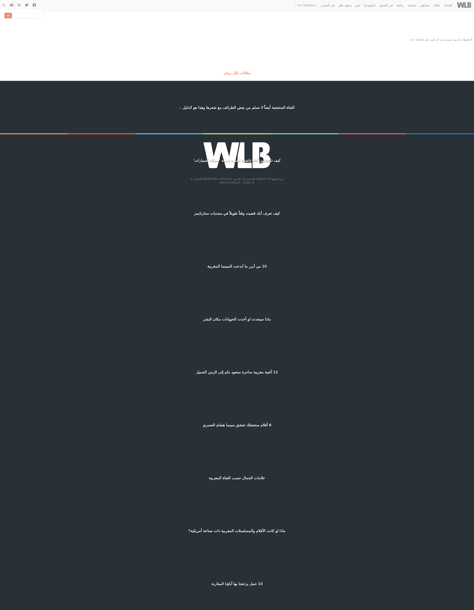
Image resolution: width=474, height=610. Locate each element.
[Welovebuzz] (464, 5)
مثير (357, 5)
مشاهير (425, 5)
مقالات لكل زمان (237, 73)
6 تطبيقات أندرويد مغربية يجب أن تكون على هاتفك (444, 39)
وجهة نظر (344, 5)
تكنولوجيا (370, 5)
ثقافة (436, 5)
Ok (8, 15)
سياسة (412, 5)
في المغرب (327, 5)
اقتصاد (448, 5)
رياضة (400, 5)
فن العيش (386, 5)
